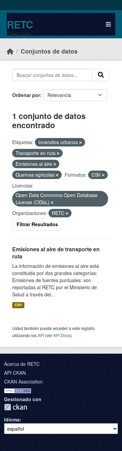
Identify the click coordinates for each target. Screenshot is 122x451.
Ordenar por (26, 95)
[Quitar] (80, 142)
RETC (20, 24)
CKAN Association (23, 381)
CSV (18, 304)
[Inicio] (10, 51)
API (41, 335)
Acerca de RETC (22, 363)
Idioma (12, 419)
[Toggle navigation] (108, 24)
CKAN (15, 407)
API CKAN (15, 372)
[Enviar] (101, 75)
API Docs (61, 335)
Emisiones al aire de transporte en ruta (56, 252)
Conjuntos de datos (49, 51)
